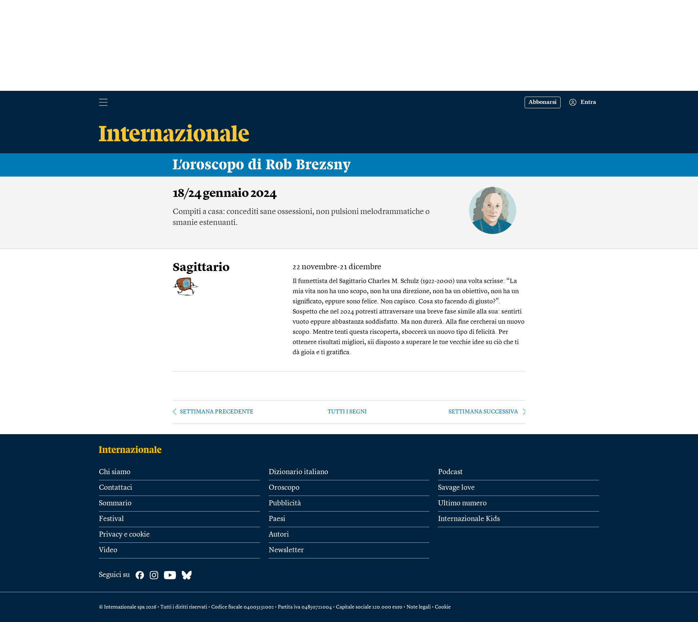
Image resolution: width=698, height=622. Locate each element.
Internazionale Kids (469, 519)
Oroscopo (284, 488)
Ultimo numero (462, 503)
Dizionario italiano (298, 472)
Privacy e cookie (124, 534)
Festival (111, 519)
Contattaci (115, 488)
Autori (279, 534)
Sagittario (201, 268)
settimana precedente (216, 412)
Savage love (456, 488)
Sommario (115, 503)
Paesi (277, 519)
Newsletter (286, 550)
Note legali (418, 607)
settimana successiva (483, 412)
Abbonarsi (543, 102)
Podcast (450, 472)
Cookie (443, 607)
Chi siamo (115, 472)
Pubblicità (285, 503)
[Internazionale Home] (132, 449)
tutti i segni (347, 412)
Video (108, 550)
